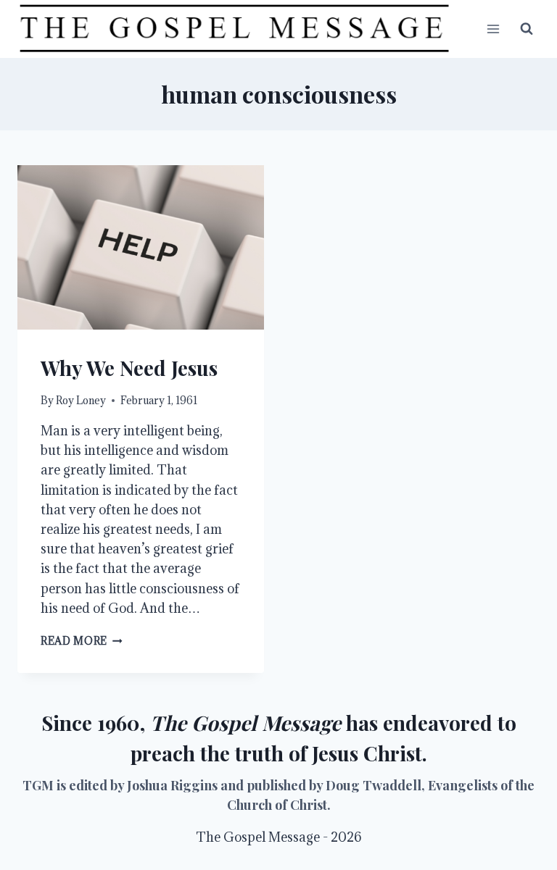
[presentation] (140, 247)
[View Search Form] (526, 29)
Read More (82, 641)
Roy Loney (81, 400)
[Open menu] (492, 28)
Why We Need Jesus (129, 367)
